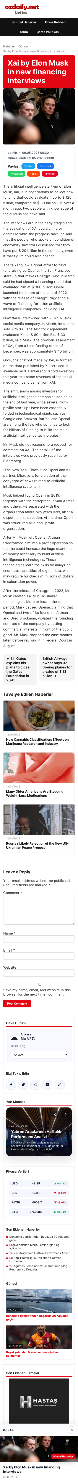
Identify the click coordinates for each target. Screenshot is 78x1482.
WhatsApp (16, 173)
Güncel (23, 46)
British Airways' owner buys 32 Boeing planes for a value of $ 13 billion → (57, 667)
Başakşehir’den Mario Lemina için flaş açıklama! (34, 1246)
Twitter (28, 166)
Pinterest (49, 173)
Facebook (45, 166)
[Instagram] (35, 1085)
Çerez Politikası (48, 32)
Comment (12, 893)
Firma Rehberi (55, 22)
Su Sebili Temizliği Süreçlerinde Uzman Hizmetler (35, 1259)
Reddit (33, 173)
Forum (23, 32)
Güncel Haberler (24, 22)
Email (9, 950)
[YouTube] (47, 1085)
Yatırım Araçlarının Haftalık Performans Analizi (39, 1253)
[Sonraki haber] (64, 1114)
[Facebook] (11, 1085)
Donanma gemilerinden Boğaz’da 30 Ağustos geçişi (39, 1238)
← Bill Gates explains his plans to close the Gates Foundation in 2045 (17, 669)
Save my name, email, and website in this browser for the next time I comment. (37, 992)
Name (9, 933)
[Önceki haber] (55, 1114)
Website (9, 967)
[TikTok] (60, 1085)
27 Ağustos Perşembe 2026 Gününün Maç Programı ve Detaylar (38, 1267)
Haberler (9, 46)
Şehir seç (18, 1046)
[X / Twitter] (23, 1085)
